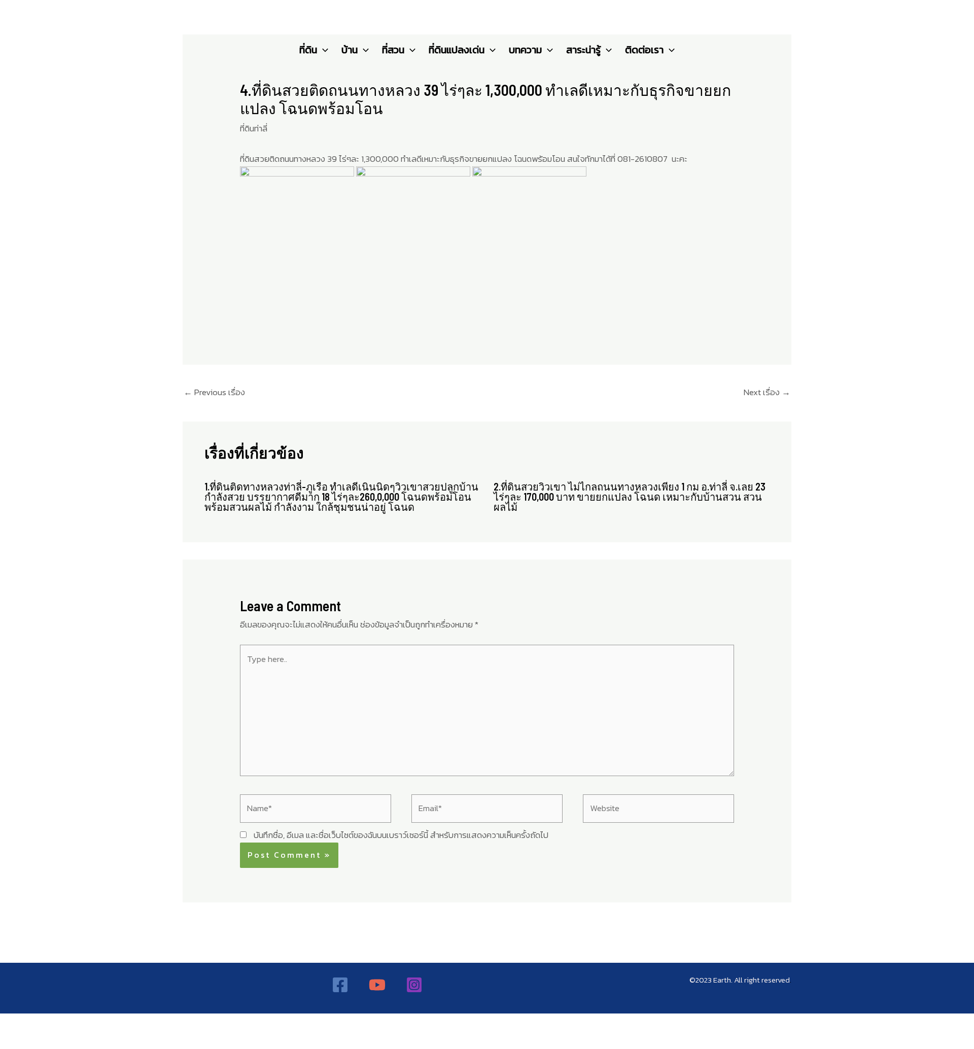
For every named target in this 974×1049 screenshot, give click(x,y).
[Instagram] (414, 985)
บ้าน (349, 49)
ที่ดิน (308, 49)
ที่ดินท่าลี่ (253, 128)
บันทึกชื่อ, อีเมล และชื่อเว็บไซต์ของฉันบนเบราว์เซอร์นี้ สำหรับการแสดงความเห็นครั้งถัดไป (401, 835)
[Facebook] (340, 985)
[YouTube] (377, 985)
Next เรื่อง (767, 392)
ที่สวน (393, 49)
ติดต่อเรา (644, 49)
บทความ (525, 49)
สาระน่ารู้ (583, 49)
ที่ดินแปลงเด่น (456, 49)
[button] (322, 49)
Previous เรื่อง (214, 392)
